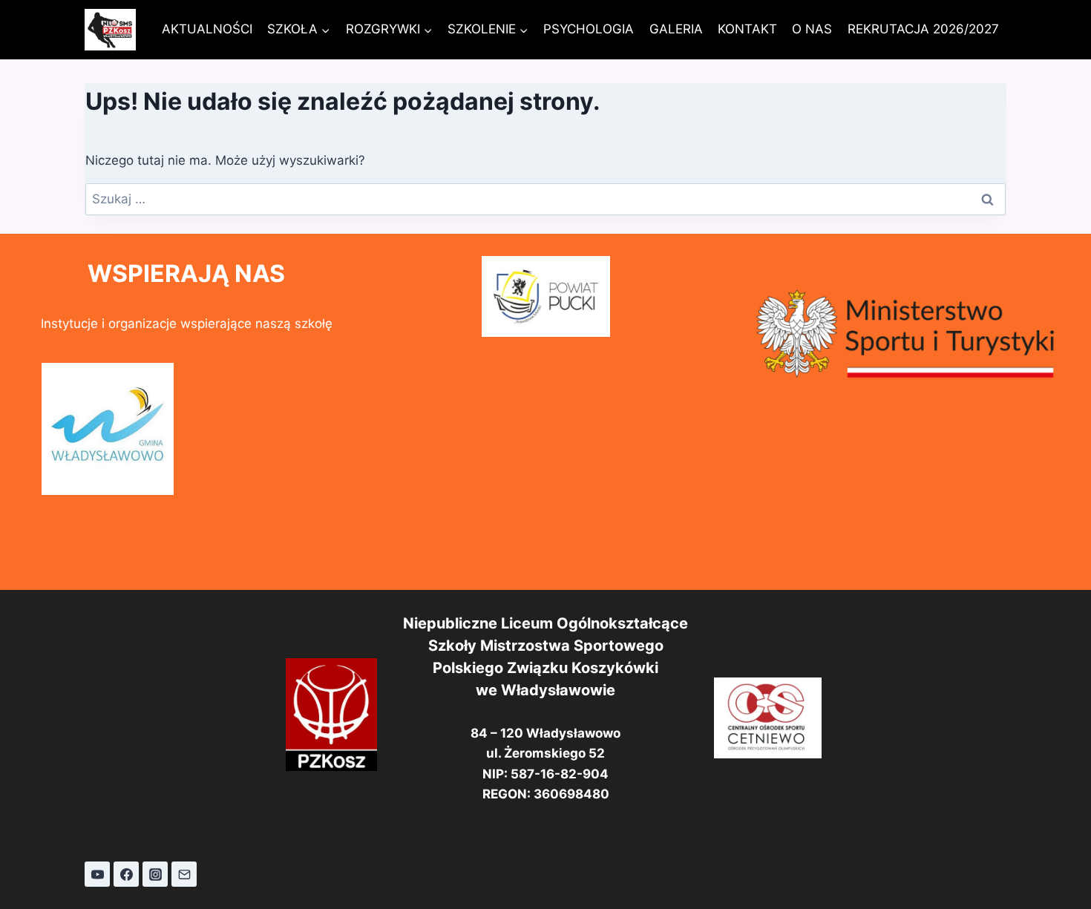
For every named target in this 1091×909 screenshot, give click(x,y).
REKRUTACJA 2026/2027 (923, 29)
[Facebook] (126, 874)
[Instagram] (155, 874)
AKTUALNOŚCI (207, 29)
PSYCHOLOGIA (588, 29)
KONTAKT (747, 29)
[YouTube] (97, 874)
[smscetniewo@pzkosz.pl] (184, 874)
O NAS (812, 29)
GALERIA (676, 29)
